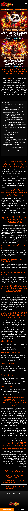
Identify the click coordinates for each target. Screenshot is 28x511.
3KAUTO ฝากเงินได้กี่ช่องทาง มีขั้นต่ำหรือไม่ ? (13, 476)
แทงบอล (7, 497)
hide (8, 102)
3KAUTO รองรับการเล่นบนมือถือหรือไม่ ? (13, 487)
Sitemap (21, 497)
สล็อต (14, 494)
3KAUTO (8, 79)
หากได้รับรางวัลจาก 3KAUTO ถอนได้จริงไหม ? (14, 481)
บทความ (14, 497)
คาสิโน (20, 494)
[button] (26, 3)
